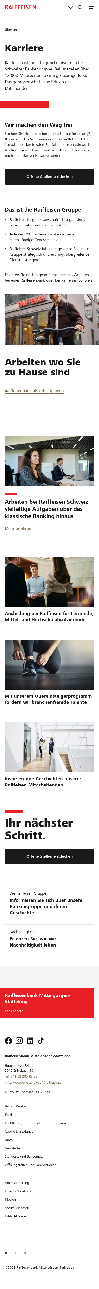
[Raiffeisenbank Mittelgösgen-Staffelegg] (20, 7)
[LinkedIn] (30, 1040)
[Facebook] (8, 1040)
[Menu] (91, 7)
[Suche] (80, 7)
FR (17, 1253)
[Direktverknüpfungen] (71, 7)
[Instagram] (19, 1040)
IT (25, 1253)
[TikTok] (40, 1040)
